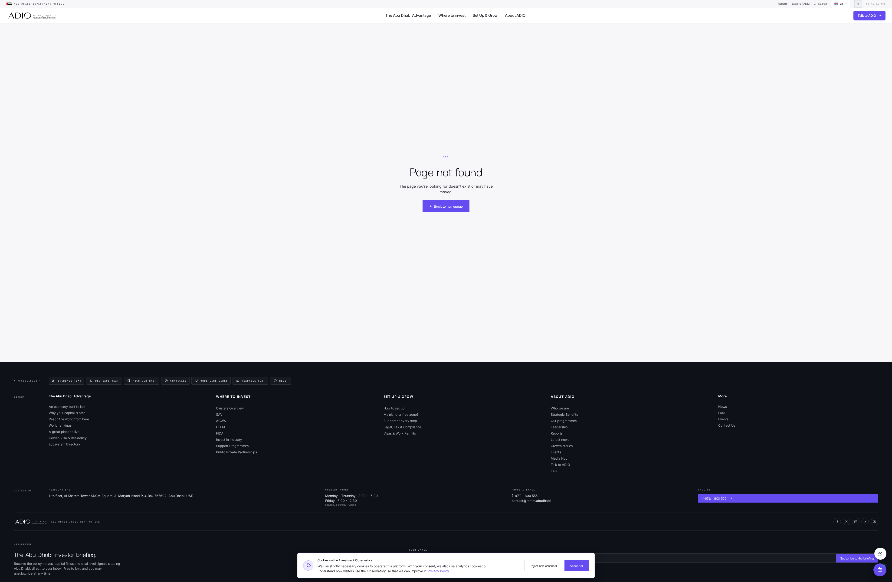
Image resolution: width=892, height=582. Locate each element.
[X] (846, 521)
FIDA (219, 433)
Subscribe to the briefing (857, 558)
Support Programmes (232, 446)
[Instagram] (855, 521)
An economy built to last (67, 407)
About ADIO (515, 15)
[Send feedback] (880, 554)
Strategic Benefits (564, 414)
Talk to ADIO (869, 15)
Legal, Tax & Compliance (402, 427)
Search (822, 3)
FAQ (554, 471)
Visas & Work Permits (400, 433)
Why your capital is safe (67, 413)
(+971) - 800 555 (525, 496)
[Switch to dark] (858, 4)
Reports (783, 3)
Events (556, 452)
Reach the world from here (69, 419)
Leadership (559, 427)
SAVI (219, 414)
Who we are (560, 408)
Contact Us (726, 425)
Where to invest (452, 15)
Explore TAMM (801, 3)
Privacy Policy (438, 571)
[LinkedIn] (865, 521)
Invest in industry (229, 439)
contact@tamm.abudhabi (531, 501)
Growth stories (562, 446)
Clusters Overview (230, 408)
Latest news (560, 439)
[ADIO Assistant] (879, 569)
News (722, 407)
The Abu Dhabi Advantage (408, 15)
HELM (220, 427)
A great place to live (64, 432)
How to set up (394, 408)
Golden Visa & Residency (68, 438)
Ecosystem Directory (64, 444)
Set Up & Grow (485, 15)
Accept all (577, 565)
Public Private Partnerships (236, 452)
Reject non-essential (543, 565)
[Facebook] (837, 521)
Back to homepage (448, 206)
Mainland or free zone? (401, 414)
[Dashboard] (32, 15)
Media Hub (559, 458)
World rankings (60, 425)
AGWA (221, 421)
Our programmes (564, 421)
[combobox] (840, 4)
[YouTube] (874, 521)
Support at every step (400, 421)
